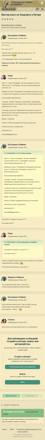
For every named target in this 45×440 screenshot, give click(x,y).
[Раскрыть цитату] (5, 153)
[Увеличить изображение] (14, 55)
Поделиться (11, 396)
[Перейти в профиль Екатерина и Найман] (4, 37)
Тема (11, 429)
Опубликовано (17, 38)
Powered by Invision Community (22, 436)
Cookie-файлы (22, 432)
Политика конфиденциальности (29, 429)
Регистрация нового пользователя (22, 367)
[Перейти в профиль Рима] (4, 77)
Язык (4, 429)
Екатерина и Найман (14, 25)
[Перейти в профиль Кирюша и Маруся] (4, 278)
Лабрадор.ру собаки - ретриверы (22, 3)
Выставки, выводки (19, 27)
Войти (22, 382)
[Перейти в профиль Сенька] (4, 321)
